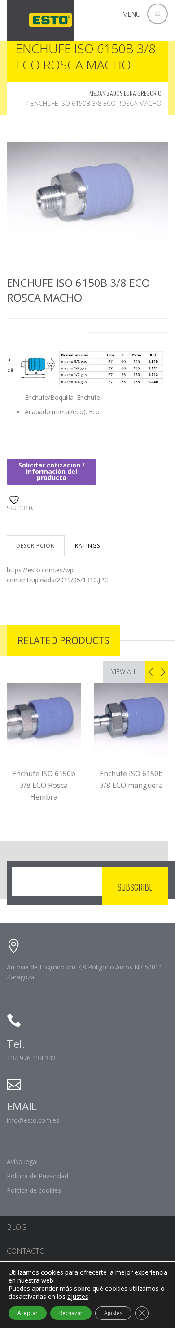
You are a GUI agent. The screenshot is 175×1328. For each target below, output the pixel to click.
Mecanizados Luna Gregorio (125, 93)
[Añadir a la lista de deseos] (13, 498)
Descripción (35, 545)
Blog (16, 1227)
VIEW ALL (124, 671)
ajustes (77, 1297)
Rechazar (71, 1313)
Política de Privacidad (37, 1176)
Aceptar (28, 1313)
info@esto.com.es (33, 1120)
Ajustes (113, 1313)
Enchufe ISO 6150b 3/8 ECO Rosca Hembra (42, 785)
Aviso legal (22, 1161)
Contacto (26, 1251)
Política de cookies (34, 1190)
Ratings (87, 545)
